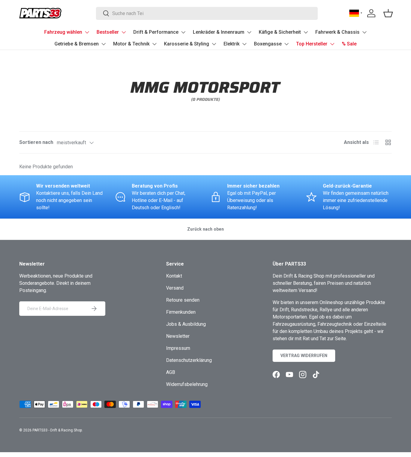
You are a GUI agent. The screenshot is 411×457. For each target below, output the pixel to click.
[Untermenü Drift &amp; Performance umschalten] (183, 32)
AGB (170, 372)
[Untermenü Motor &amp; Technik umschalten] (154, 44)
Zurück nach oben (205, 229)
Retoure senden (182, 300)
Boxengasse (268, 44)
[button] (388, 13)
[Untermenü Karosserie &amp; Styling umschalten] (214, 44)
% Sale (349, 44)
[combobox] (207, 13)
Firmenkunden (181, 312)
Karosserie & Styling (186, 44)
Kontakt (174, 276)
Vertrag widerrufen (303, 355)
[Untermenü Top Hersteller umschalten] (332, 44)
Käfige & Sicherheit (280, 32)
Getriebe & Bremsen (76, 44)
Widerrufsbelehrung (187, 384)
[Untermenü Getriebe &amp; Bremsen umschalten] (103, 44)
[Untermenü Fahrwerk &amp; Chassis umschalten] (364, 32)
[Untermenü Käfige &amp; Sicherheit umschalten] (305, 32)
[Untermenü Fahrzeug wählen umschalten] (87, 32)
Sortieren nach (36, 142)
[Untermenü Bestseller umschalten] (123, 32)
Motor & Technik (131, 44)
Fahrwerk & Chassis (337, 32)
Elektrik (231, 44)
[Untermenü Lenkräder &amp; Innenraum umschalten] (249, 32)
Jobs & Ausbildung (186, 324)
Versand (175, 288)
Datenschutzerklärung (189, 360)
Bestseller (108, 32)
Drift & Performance (155, 32)
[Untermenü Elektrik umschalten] (244, 44)
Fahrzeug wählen (63, 32)
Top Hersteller (311, 44)
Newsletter (178, 336)
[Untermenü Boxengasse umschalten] (286, 44)
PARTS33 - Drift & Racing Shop (57, 430)
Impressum (178, 348)
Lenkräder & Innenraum (218, 32)
